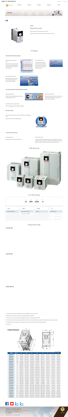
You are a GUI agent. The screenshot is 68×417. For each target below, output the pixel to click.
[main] (46, 27)
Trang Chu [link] (59, 1)
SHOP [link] (64, 1)
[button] (67, 1)
